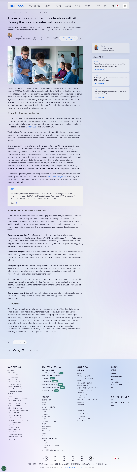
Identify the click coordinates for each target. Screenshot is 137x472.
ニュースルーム (82, 397)
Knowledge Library (83, 421)
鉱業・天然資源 (46, 426)
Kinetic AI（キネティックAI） (16, 389)
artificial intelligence (57, 176)
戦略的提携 (80, 402)
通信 (45, 440)
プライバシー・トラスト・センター (87, 400)
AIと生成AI (11, 370)
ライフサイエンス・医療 (49, 421)
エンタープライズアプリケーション (18, 403)
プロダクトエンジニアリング (16, 417)
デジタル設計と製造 (14, 413)
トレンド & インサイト (84, 414)
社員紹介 (113, 373)
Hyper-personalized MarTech (53, 387)
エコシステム (58, 6)
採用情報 (113, 370)
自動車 (44, 402)
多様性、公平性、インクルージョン (87, 388)
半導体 (45, 447)
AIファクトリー (13, 379)
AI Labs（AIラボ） (16, 374)
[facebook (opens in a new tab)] (14, 350)
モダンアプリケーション (15, 400)
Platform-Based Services (15, 434)
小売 (43, 436)
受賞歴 (79, 380)
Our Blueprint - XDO (48, 370)
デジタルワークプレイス (15, 429)
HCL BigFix (49, 378)
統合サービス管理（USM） (16, 436)
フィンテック (47, 416)
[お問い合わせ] (125, 6)
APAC (112, 405)
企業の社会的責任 (82, 385)
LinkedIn (64, 458)
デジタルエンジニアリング (15, 415)
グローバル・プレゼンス (84, 390)
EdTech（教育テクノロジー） (16, 408)
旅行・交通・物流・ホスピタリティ (52, 450)
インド (113, 387)
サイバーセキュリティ (14, 427)
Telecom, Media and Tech (49, 438)
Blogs (16, 13)
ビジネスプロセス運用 (14, 405)
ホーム (10, 13)
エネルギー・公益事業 (48, 407)
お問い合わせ (59, 464)
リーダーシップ (82, 395)
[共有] (81, 38)
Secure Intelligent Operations (51, 375)
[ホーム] (16, 6)
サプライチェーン (20, 342)
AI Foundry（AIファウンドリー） (17, 384)
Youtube (82, 458)
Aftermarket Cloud (50, 390)
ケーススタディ (82, 416)
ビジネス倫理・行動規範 (84, 383)
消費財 (44, 404)
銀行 (45, 412)
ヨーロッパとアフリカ (117, 385)
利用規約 (85, 464)
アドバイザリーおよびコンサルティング (19, 398)
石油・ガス (45, 428)
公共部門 (44, 433)
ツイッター (55, 458)
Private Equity (46, 431)
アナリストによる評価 (83, 376)
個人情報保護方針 (76, 464)
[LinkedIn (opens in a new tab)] (23, 350)
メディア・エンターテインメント (52, 445)
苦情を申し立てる (103, 464)
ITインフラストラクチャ (15, 422)
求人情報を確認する (116, 376)
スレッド (91, 458)
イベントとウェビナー (83, 418)
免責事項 (66, 464)
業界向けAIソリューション (15, 386)
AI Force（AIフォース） (15, 382)
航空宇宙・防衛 (46, 400)
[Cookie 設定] (3, 468)
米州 (112, 379)
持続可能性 (80, 404)
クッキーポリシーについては (73, 467)
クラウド (11, 425)
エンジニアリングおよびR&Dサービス (19, 410)
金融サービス (46, 409)
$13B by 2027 (31, 127)
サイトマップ (93, 464)
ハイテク (46, 443)
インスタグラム (73, 458)
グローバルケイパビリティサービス (18, 420)
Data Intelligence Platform (52, 373)
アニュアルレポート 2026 (85, 378)
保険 (45, 419)
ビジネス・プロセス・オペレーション (68, 38)
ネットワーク (12, 432)
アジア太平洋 (115, 382)
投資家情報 (80, 392)
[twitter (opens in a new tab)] (18, 350)
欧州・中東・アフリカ (117, 402)
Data (10, 396)
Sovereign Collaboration (52, 384)
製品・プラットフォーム (51, 367)
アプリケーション (13, 393)
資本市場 (46, 414)
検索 (113, 6)
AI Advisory (12, 372)
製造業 (44, 424)
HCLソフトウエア (100, 6)
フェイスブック (46, 458)
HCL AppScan (50, 381)
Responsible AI (15, 377)
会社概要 (80, 373)
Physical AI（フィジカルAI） (16, 391)
